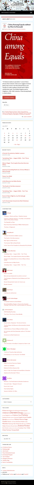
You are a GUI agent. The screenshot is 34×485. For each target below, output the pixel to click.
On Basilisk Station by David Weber (12, 301)
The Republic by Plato (9, 222)
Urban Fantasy (6, 430)
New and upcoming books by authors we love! (15, 276)
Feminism (4, 417)
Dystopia (25, 413)
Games (12, 417)
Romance (8, 426)
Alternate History (8, 410)
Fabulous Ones (17, 415)
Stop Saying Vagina (8, 388)
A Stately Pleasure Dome (10, 111)
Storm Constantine (7, 462)
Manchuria (15, 113)
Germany (16, 417)
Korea (4, 113)
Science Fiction (24, 426)
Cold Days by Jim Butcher (10, 293)
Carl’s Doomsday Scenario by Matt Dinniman (15, 201)
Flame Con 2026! (7, 176)
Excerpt (10, 415)
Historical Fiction (10, 419)
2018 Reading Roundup (9, 311)
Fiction (8, 417)
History (14, 29)
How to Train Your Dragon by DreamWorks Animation (17, 370)
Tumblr (26, 474)
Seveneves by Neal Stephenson (12, 335)
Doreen (13, 412)
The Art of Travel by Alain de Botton (13, 352)
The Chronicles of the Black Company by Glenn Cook (17, 343)
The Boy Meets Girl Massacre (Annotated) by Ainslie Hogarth (17, 326)
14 (25, 135)
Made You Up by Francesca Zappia (12, 363)
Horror (21, 419)
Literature (18, 421)
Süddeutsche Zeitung (13, 428)
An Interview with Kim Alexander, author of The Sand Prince (17, 332)
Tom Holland (5, 456)
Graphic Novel (22, 417)
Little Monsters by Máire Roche (11, 181)
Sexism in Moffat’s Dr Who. (10, 391)
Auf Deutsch (17, 410)
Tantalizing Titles (22, 428)
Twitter (11, 474)
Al (3, 410)
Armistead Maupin (7, 454)
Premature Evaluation (20, 29)
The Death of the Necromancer (11, 186)
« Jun (15, 144)
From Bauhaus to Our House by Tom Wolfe (14, 354)
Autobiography (24, 410)
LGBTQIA (13, 421)
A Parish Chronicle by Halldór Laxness (13, 153)
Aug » (18, 144)
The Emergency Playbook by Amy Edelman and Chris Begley (17, 279)
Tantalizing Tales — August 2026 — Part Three (15, 158)
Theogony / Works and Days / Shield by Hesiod (15, 216)
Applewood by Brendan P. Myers (12, 372)
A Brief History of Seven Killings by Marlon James (16, 329)
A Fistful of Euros (7, 447)
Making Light (6, 449)
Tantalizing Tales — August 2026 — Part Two (15, 191)
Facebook (18, 474)
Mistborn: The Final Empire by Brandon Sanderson (16, 381)
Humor (9, 421)
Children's (6, 413)
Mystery (5, 423)
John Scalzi (5, 451)
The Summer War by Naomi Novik (12, 243)
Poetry (25, 423)
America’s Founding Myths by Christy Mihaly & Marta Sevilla (17, 259)
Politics (29, 423)
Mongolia (20, 113)
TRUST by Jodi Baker (9, 365)
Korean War (9, 113)
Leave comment (28, 116)
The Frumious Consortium (8, 12)
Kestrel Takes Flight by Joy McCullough (13, 196)
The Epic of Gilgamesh (9, 227)
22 (29, 138)
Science (16, 426)
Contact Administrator (8, 470)
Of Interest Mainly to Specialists (10, 114)
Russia (12, 426)
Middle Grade (24, 421)
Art (14, 410)
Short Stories (5, 428)
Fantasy (25, 415)
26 (17, 140)
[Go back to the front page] (17, 5)
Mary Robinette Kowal (8, 453)
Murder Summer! (8, 284)
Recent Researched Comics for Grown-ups (14, 282)
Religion (4, 426)
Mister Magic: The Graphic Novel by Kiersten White (16, 256)
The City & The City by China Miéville (13, 314)
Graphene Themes (12, 483)
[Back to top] (30, 481)
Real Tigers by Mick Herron (10, 240)
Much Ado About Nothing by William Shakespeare (16, 224)
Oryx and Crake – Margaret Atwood (13, 384)
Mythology (10, 423)
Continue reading (9, 97)
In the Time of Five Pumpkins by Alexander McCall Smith (18, 245)
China (18, 111)
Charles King (5, 460)
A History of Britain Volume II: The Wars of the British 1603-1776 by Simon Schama (17, 219)
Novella (21, 423)
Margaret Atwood (7, 458)
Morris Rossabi (27, 113)
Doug (11, 29)
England (7, 415)
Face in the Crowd (8, 386)
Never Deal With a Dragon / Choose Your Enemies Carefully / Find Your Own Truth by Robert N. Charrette (17, 304)
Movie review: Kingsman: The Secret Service (15, 322)
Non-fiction (16, 423)
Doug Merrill (6, 29)
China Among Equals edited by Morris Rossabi (19, 25)
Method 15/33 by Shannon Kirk (11, 368)
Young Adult (15, 430)
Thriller (28, 428)
